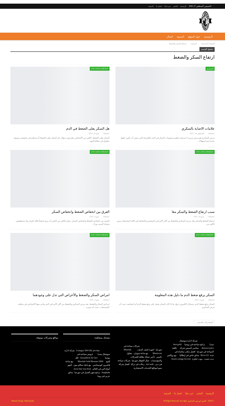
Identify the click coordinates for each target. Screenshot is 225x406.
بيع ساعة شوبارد (141, 353)
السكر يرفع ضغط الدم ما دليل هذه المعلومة (185, 295)
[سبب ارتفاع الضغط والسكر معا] (165, 179)
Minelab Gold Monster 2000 (90, 361)
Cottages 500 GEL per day (88, 350)
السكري (210, 69)
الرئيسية (183, 6)
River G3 (205, 355)
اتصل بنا (159, 6)
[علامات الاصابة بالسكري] (165, 95)
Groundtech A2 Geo (89, 357)
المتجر (175, 6)
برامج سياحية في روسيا (194, 344)
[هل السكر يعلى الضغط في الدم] (60, 95)
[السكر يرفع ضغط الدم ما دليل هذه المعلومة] (165, 262)
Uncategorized (99, 69)
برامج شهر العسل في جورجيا (87, 372)
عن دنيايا (167, 6)
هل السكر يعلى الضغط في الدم (88, 128)
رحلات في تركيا (137, 364)
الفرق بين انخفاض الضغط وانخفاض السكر (81, 211)
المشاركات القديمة (205, 322)
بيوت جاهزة (197, 359)
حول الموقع (194, 36)
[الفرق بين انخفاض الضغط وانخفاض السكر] (60, 179)
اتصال (170, 36)
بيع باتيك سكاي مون (82, 365)
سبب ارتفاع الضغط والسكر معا (193, 211)
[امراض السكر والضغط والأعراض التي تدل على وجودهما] (60, 262)
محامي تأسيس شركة (189, 348)
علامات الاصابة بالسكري (198, 128)
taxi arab (150, 364)
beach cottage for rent (181, 359)
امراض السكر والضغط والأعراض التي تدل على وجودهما (71, 295)
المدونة (151, 6)
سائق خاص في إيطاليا (189, 355)
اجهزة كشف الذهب (145, 349)
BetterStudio (29, 401)
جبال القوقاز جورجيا (140, 360)
